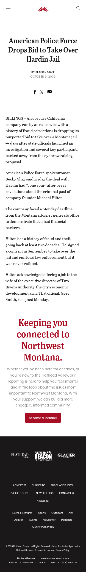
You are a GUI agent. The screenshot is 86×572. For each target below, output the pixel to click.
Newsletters (44, 493)
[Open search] (78, 8)
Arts (71, 512)
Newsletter (49, 519)
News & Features (22, 512)
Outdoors (57, 512)
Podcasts (66, 519)
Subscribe (38, 485)
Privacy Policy (62, 550)
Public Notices (20, 493)
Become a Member (43, 418)
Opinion (19, 519)
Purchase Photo (62, 485)
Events (33, 519)
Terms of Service (42, 550)
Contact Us (67, 493)
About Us (43, 500)
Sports (42, 512)
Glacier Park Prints (43, 526)
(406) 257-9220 (69, 562)
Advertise (19, 485)
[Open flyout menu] (8, 8)
